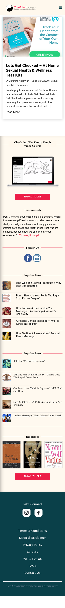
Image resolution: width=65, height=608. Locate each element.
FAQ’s (32, 566)
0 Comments (21, 85)
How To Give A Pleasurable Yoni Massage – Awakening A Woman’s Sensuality (36, 311)
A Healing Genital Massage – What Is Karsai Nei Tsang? (37, 322)
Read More (13, 112)
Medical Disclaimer (32, 538)
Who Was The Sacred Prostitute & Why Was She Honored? (38, 284)
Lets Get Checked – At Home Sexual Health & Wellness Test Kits (32, 70)
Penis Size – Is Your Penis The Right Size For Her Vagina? (37, 297)
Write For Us (32, 559)
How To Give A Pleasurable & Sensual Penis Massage (38, 335)
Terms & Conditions (32, 531)
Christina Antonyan (19, 81)
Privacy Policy (32, 545)
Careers (32, 552)
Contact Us (32, 573)
